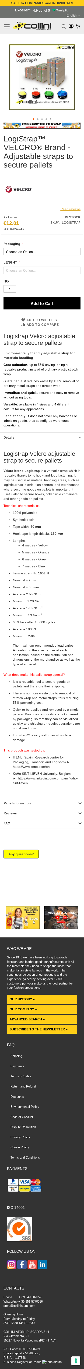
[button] (73, 15)
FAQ (7, 823)
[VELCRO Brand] (19, 203)
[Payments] (42, 1186)
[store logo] (32, 26)
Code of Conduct (21, 1117)
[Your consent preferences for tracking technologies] (75, 1360)
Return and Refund (23, 1086)
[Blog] (23, 928)
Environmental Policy (24, 1106)
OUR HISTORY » (22, 999)
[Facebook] (22, 1265)
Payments (17, 1066)
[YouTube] (32, 1265)
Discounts (17, 1096)
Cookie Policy (19, 1147)
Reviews (10, 813)
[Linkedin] (42, 1265)
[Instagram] (11, 1265)
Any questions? (21, 854)
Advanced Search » (28, 1019)
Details (9, 437)
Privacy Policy (20, 1137)
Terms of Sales (20, 1076)
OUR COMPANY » (24, 1009)
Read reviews (70, 209)
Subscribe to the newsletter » (39, 1029)
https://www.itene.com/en (31, 767)
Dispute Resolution (23, 1127)
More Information (17, 803)
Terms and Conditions (25, 1157)
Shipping (16, 1056)
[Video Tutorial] (61, 928)
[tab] (42, 437)
